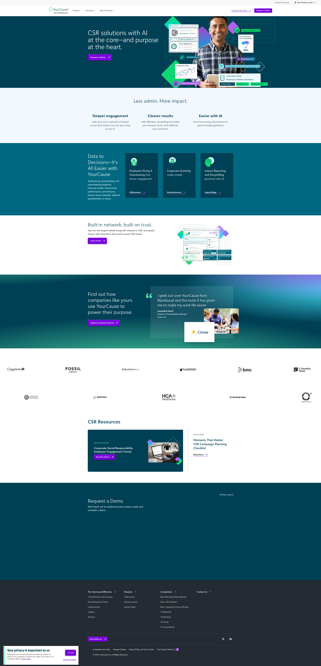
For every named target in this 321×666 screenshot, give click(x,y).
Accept (70, 653)
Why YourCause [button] (106, 10)
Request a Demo (263, 10)
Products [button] (76, 10)
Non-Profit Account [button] (304, 2)
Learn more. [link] (26, 659)
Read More (198, 454)
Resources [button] (90, 10)
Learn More (95, 240)
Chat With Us (95, 639)
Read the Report (103, 457)
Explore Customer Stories (102, 323)
